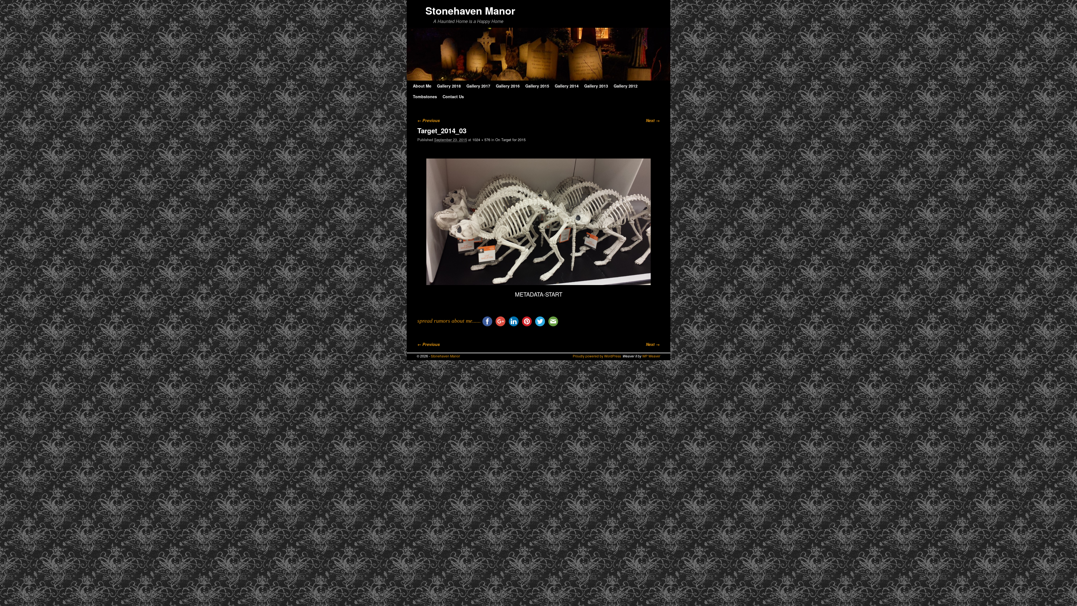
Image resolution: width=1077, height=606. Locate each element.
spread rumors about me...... (449, 321)
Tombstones (425, 96)
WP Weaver (651, 356)
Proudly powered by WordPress (597, 356)
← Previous (428, 120)
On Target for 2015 (510, 139)
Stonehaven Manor (470, 10)
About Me (422, 86)
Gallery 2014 (567, 86)
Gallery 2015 (537, 86)
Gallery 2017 (478, 86)
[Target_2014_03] (538, 221)
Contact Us (453, 96)
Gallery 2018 (449, 86)
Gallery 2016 (508, 86)
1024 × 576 (481, 139)
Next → (653, 120)
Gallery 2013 (596, 86)
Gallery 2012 (626, 86)
